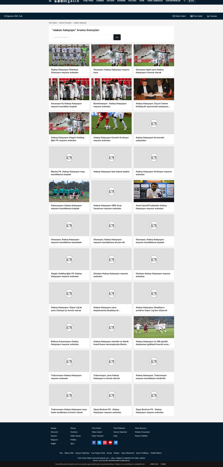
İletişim (117, 453)
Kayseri (54, 436)
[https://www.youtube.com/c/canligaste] (110, 443)
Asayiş (53, 428)
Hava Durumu (140, 428)
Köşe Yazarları (98, 436)
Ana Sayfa (53, 23)
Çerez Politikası (142, 453)
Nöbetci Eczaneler (142, 432)
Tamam (163, 464)
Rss (61, 453)
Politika (73, 440)
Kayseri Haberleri (82, 453)
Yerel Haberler (119, 428)
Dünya (73, 428)
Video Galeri (180, 16)
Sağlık (53, 444)
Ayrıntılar (154, 464)
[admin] (116, 443)
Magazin (54, 440)
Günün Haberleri (120, 432)
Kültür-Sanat (75, 436)
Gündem (74, 432)
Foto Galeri (197, 16)
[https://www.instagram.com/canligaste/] (105, 443)
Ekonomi (54, 432)
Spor (72, 444)
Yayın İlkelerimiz (127, 453)
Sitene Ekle (69, 453)
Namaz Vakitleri (141, 436)
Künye (109, 453)
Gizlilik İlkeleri (156, 453)
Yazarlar (213, 16)
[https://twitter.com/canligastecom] (99, 443)
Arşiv (115, 436)
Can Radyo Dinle (98, 453)
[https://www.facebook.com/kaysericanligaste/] (94, 443)
